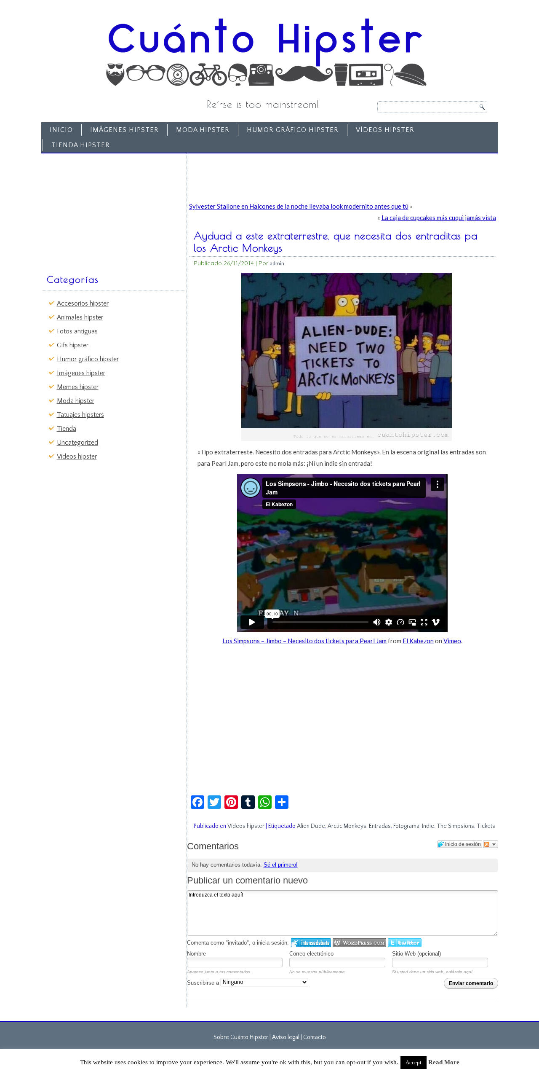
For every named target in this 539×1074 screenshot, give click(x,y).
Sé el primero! (281, 865)
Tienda (66, 428)
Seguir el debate (490, 844)
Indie (428, 826)
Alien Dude (311, 826)
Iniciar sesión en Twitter (405, 942)
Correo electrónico (311, 953)
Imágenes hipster (124, 130)
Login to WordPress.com (359, 942)
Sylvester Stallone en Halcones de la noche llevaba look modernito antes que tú (298, 206)
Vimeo (452, 640)
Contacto (314, 1037)
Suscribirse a (204, 983)
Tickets (486, 826)
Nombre (196, 953)
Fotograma (406, 826)
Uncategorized (77, 442)
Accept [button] (414, 1062)
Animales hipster (80, 317)
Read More (443, 1062)
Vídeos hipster (385, 130)
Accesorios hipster (83, 303)
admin (277, 263)
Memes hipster (78, 387)
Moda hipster (202, 130)
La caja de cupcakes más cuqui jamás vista (439, 217)
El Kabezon (418, 640)
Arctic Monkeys (347, 826)
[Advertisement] (108, 209)
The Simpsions (455, 826)
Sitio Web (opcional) (416, 953)
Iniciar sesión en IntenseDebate (311, 942)
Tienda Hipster (80, 145)
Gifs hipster (72, 345)
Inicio (61, 130)
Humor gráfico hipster (293, 130)
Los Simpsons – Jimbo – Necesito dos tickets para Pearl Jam (304, 640)
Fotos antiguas (77, 331)
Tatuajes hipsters (80, 415)
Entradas (380, 826)
